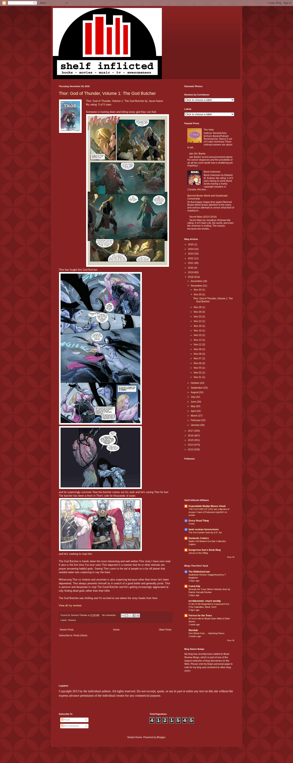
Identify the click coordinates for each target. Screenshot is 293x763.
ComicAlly (194, 586)
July (193, 397)
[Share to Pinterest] (138, 616)
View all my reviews (70, 605)
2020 (191, 267)
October (195, 383)
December (197, 281)
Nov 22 (198, 321)
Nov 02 (198, 372)
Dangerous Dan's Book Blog (205, 550)
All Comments (71, 726)
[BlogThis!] (127, 616)
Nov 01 (198, 377)
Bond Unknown (212, 171)
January (195, 425)
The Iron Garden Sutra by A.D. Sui (205, 532)
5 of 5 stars (104, 104)
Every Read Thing (199, 520)
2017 (191, 430)
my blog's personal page (217, 664)
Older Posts (165, 629)
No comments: (109, 615)
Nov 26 (198, 311)
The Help (209, 129)
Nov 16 (198, 330)
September (197, 387)
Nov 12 (198, 344)
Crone (192, 523)
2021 (191, 263)
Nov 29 (198, 294)
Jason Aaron (155, 100)
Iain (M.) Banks (197, 153)
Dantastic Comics (199, 538)
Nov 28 (198, 307)
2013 (191, 449)
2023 (191, 253)
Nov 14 (198, 340)
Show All (230, 557)
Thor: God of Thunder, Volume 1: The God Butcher (107, 93)
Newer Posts (67, 629)
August (195, 392)
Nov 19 (198, 326)
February (196, 420)
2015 (191, 440)
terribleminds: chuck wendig (205, 601)
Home (116, 629)
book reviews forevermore (204, 529)
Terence (72, 620)
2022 (191, 258)
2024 (191, 249)
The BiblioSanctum (199, 571)
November (197, 285)
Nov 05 (198, 367)
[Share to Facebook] (134, 616)
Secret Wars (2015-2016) (203, 216)
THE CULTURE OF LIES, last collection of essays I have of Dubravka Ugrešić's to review (209, 512)
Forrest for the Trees (200, 615)
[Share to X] (130, 616)
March (194, 415)
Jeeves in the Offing (198, 553)
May (193, 406)
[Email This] (123, 616)
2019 (191, 272)
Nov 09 (198, 349)
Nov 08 (198, 354)
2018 (191, 277)
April (193, 411)
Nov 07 (198, 358)
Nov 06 (198, 363)
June (194, 401)
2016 (191, 435)
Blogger (161, 737)
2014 (191, 444)
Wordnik (193, 630)
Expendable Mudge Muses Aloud (207, 506)
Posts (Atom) (80, 635)
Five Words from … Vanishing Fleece (206, 633)
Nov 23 (198, 316)
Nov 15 (198, 335)
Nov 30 (198, 289)
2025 (191, 244)
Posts (66, 719)
